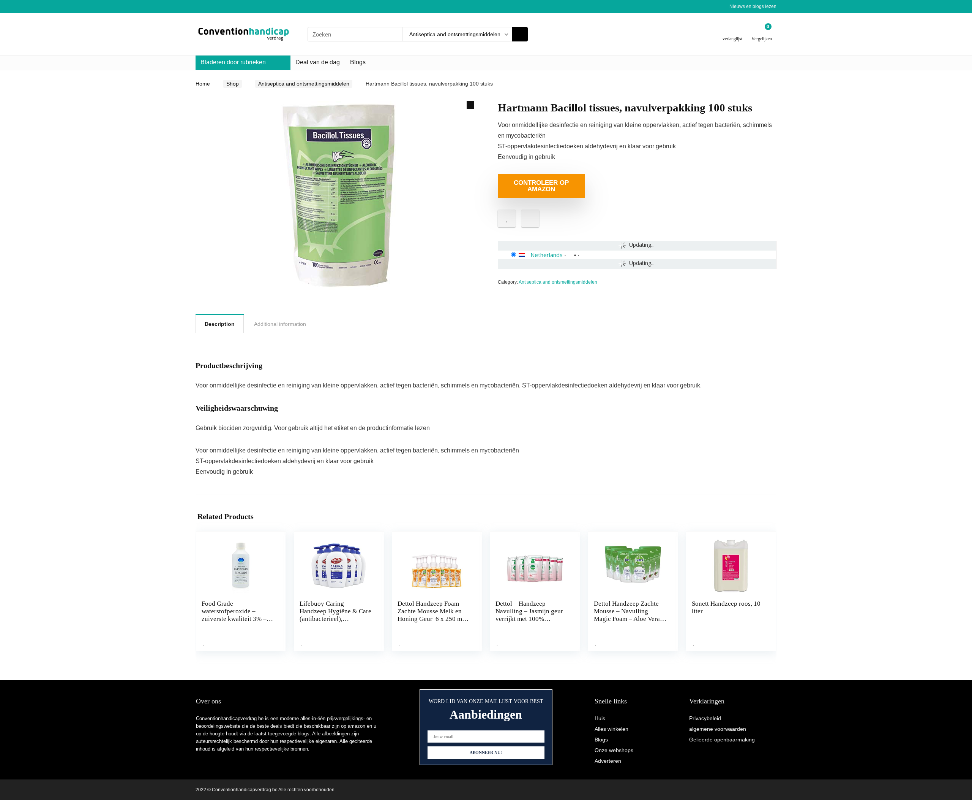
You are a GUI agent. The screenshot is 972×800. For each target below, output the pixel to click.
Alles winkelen (611, 729)
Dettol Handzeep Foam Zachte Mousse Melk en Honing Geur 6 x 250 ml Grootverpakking (431, 615)
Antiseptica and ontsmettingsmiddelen (303, 84)
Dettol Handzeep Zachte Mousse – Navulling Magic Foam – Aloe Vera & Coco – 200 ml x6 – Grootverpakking (630, 619)
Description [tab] (220, 324)
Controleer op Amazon (541, 186)
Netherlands (546, 255)
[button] (470, 105)
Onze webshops (614, 750)
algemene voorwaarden (717, 729)
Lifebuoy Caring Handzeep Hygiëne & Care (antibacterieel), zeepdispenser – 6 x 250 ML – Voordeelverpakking (335, 619)
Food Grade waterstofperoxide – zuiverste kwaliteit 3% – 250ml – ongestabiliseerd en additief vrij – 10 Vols (236, 619)
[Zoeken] (520, 34)
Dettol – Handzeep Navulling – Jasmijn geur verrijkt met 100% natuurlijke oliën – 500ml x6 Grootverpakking (529, 619)
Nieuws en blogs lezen (752, 6)
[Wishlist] (732, 31)
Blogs (358, 62)
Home (203, 84)
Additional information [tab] (280, 324)
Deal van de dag (317, 62)
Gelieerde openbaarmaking (722, 740)
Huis (600, 718)
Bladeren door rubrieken (233, 62)
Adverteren (608, 761)
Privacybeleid (705, 718)
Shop (232, 84)
